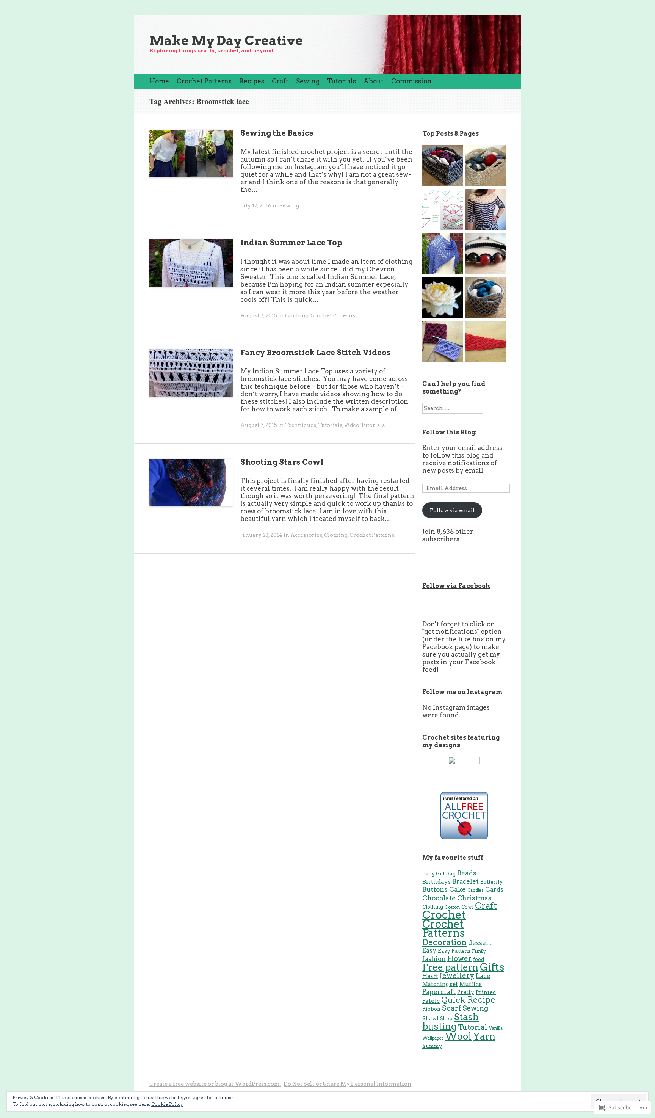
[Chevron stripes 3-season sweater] (485, 210)
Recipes (251, 81)
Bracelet (465, 881)
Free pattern (450, 967)
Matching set (440, 984)
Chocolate (439, 898)
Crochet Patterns (204, 81)
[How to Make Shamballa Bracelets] (485, 254)
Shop (446, 1018)
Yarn (484, 1036)
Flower (459, 958)
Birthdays (436, 881)
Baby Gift (433, 874)
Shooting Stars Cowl (281, 462)
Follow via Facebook (456, 586)
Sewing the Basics (276, 133)
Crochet (444, 914)
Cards (494, 889)
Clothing (297, 315)
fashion (434, 959)
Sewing (308, 81)
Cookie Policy (167, 1104)
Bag (451, 873)
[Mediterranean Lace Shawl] (442, 254)
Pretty (465, 992)
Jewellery (457, 975)
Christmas (474, 898)
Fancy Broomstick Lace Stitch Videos (315, 352)
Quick (453, 1000)
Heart (430, 976)
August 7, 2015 (258, 315)
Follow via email (452, 510)
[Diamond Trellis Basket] (485, 298)
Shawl (430, 1018)
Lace (483, 976)
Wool (458, 1036)
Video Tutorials (364, 425)
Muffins (470, 984)
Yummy (432, 1046)
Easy (429, 950)
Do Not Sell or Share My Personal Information (347, 1083)
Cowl (467, 907)
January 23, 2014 (261, 535)
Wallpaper (432, 1038)
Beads (466, 873)
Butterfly (491, 882)
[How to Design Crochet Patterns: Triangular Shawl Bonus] (442, 210)
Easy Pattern (454, 951)
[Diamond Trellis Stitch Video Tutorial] (442, 342)
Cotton (452, 907)
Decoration (444, 942)
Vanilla (496, 1028)
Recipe (481, 1000)
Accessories (306, 535)
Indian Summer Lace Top (291, 242)
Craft (280, 81)
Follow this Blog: (449, 432)
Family (479, 951)
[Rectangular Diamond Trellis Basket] (442, 166)
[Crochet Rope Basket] (485, 166)
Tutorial (472, 1027)
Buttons (435, 889)
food (478, 959)
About (374, 81)
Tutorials (341, 81)
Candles (475, 890)
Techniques (300, 425)
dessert (480, 943)
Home (159, 81)
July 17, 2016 (255, 205)
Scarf (451, 1008)
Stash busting (450, 1021)
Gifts (492, 967)
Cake (457, 889)
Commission (411, 81)
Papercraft (439, 992)
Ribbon (431, 1009)
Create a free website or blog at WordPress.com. (215, 1083)
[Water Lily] (442, 298)
